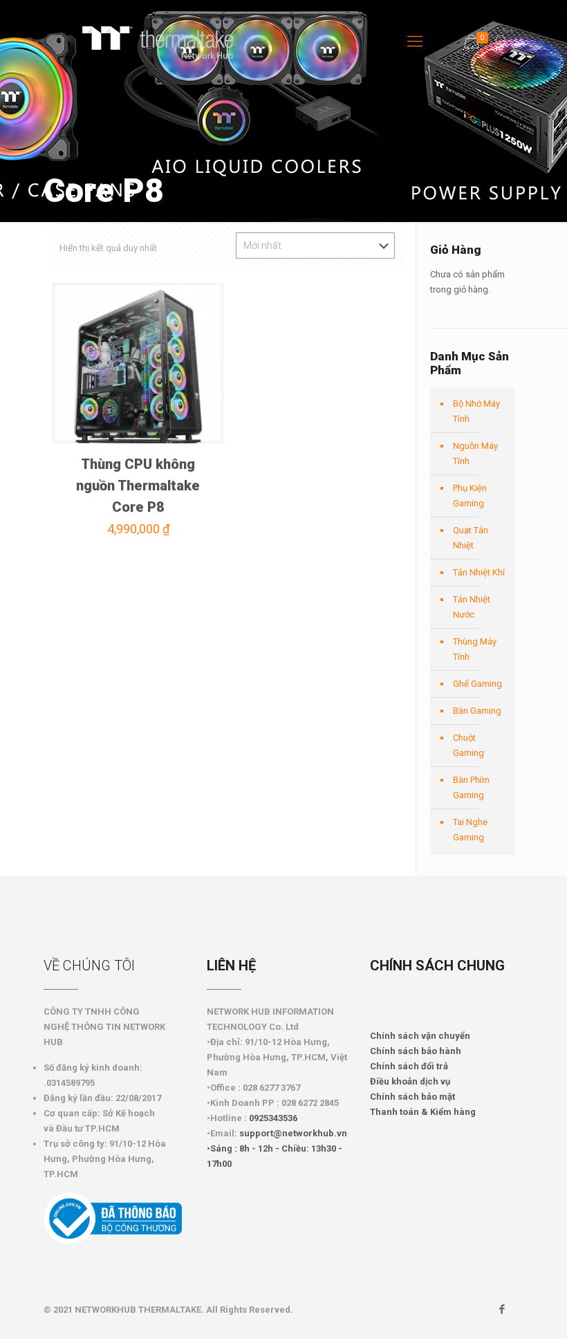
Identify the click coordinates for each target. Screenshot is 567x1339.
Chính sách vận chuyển (420, 1036)
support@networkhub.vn (293, 1133)
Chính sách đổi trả (409, 1066)
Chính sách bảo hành (415, 1051)
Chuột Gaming (468, 745)
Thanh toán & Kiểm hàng (423, 1112)
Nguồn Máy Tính (475, 453)
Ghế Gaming (477, 683)
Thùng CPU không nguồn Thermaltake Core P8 (138, 485)
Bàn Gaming (477, 710)
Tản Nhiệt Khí (479, 572)
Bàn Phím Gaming (471, 787)
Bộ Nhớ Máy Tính (476, 411)
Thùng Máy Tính (474, 649)
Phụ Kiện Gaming (470, 495)
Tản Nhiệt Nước (471, 607)
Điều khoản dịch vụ (410, 1081)
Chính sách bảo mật (412, 1096)
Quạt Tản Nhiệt (470, 538)
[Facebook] (502, 1309)
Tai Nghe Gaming (470, 829)
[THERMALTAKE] (164, 41)
